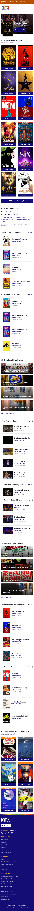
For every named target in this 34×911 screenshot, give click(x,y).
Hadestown (4, 847)
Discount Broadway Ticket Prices (9, 876)
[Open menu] (30, 7)
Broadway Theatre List (7, 891)
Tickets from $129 (9, 810)
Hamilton (3, 842)
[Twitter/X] (8, 833)
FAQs (2, 859)
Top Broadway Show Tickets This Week (14, 217)
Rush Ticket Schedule (6, 884)
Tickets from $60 (8, 68)
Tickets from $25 (20, 30)
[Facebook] (5, 833)
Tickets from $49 (25, 68)
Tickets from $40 (25, 119)
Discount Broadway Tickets (10, 214)
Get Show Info (9, 119)
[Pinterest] (12, 833)
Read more (4, 225)
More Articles (5, 597)
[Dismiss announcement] (31, 2)
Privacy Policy (11, 905)
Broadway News (5, 896)
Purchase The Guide (6, 886)
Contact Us (4, 869)
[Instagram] (2, 833)
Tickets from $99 (25, 784)
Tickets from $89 (8, 759)
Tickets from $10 (25, 93)
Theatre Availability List (7, 864)
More (29, 232)
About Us (3, 867)
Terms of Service (21, 905)
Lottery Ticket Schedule (7, 881)
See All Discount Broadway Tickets (17, 201)
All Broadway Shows (7, 42)
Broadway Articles (5, 899)
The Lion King (4, 844)
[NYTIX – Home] (5, 8)
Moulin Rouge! (5, 839)
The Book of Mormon (6, 852)
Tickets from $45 (8, 93)
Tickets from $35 (25, 169)
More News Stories (7, 413)
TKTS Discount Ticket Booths (8, 894)
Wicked (3, 849)
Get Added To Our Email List (8, 861)
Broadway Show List (6, 889)
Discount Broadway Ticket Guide (9, 878)
